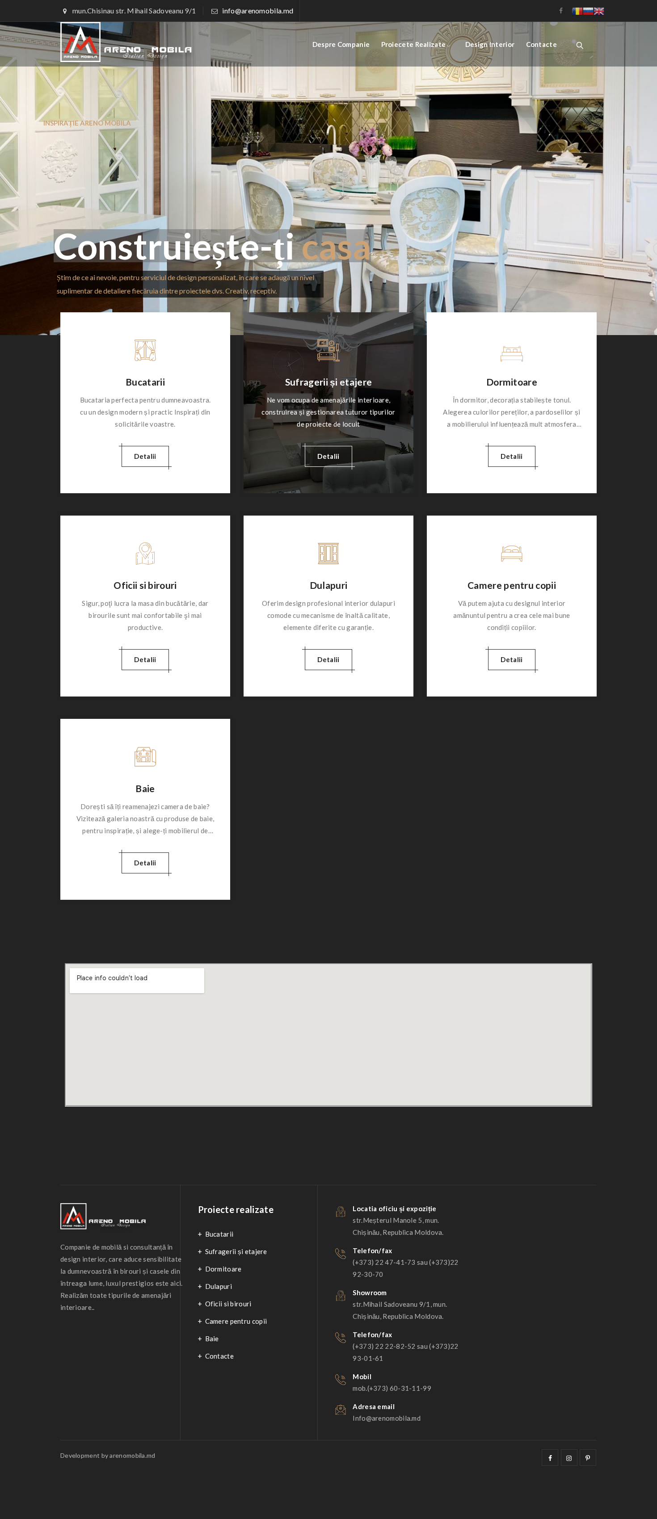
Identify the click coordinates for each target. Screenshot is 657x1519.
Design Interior (490, 44)
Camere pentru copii (511, 585)
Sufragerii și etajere (328, 381)
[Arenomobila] (127, 44)
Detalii (145, 456)
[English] (599, 10)
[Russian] (588, 10)
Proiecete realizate (413, 44)
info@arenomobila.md (257, 10)
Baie (145, 788)
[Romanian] (577, 10)
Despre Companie (341, 44)
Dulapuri (328, 585)
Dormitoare (511, 381)
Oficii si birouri (145, 585)
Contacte (541, 44)
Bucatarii (145, 381)
